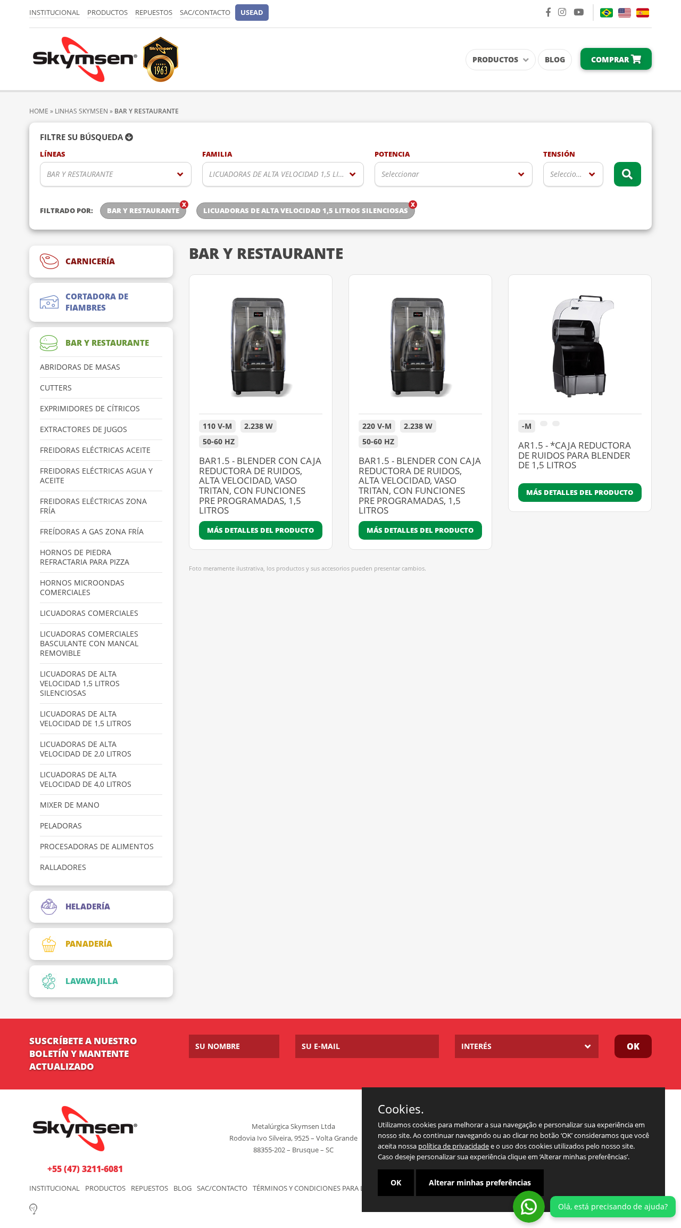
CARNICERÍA (90, 261)
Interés (476, 1046)
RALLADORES (63, 867)
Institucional (54, 12)
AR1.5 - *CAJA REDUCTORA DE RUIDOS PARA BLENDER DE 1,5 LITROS (574, 456)
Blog (555, 59)
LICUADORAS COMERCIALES (89, 613)
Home (38, 111)
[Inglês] (624, 12)
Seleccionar (400, 174)
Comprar (611, 59)
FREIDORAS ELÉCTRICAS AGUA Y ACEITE (96, 475)
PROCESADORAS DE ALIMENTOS (97, 846)
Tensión (559, 154)
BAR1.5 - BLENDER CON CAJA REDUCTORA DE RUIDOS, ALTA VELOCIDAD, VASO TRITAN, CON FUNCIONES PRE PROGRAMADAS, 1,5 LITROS (260, 486)
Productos (107, 12)
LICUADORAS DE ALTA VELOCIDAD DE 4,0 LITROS (85, 779)
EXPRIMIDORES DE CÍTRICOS (90, 408)
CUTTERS (56, 388)
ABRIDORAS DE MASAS (80, 367)
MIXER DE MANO (69, 805)
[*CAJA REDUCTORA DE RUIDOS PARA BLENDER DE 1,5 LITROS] (580, 349)
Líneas (52, 154)
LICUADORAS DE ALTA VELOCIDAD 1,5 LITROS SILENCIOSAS (286, 174)
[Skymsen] (103, 58)
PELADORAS (61, 826)
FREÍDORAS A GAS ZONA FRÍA (92, 531)
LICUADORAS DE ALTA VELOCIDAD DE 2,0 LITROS (85, 749)
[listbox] (116, 174)
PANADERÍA (88, 943)
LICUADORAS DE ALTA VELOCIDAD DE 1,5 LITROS (85, 718)
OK (633, 1046)
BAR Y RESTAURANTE (80, 174)
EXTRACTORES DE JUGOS (83, 429)
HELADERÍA (87, 906)
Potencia (392, 154)
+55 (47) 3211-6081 (85, 1169)
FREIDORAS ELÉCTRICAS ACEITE (95, 450)
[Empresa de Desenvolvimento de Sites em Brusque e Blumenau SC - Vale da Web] (33, 1208)
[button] (251, 12)
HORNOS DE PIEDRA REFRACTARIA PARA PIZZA (84, 557)
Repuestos (153, 12)
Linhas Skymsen (81, 111)
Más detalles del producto (260, 530)
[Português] (606, 12)
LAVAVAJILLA (91, 980)
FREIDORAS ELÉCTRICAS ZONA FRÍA (93, 506)
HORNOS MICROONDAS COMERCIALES (82, 587)
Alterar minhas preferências (480, 1182)
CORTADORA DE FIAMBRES (96, 302)
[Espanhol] (642, 12)
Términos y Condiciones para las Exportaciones (340, 1188)
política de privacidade (453, 1146)
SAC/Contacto (205, 12)
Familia (217, 154)
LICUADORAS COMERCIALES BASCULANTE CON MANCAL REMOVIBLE (89, 643)
